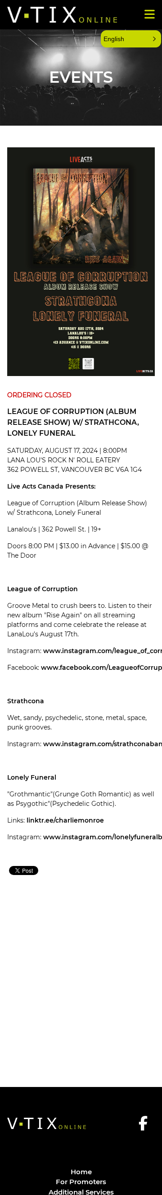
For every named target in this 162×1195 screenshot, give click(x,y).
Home (81, 1171)
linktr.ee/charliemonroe (65, 820)
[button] (131, 39)
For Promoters (81, 1181)
